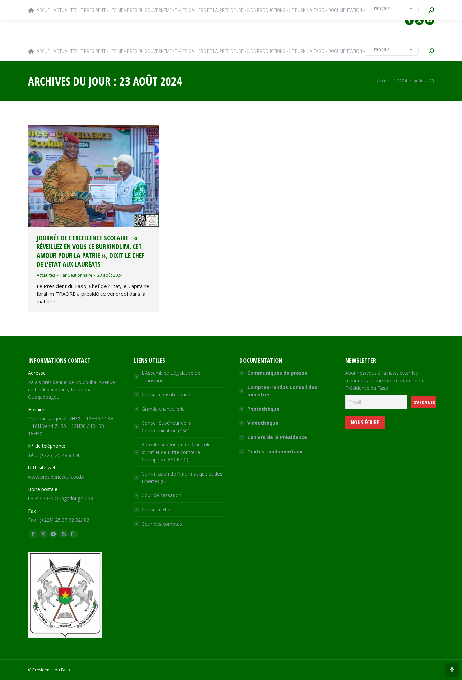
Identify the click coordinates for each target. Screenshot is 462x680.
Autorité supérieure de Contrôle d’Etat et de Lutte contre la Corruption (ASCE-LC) (176, 452)
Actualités (46, 275)
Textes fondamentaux (274, 451)
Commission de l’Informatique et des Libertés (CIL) (182, 477)
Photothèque (263, 409)
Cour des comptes (162, 523)
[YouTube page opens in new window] (429, 20)
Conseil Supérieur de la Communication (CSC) (166, 427)
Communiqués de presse (277, 373)
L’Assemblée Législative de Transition (171, 377)
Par (76, 275)
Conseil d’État (156, 509)
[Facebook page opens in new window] (409, 20)
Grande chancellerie (163, 409)
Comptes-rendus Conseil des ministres (282, 391)
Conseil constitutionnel (166, 394)
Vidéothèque (262, 423)
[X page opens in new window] (419, 20)
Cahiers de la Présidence (277, 437)
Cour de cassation (161, 495)
